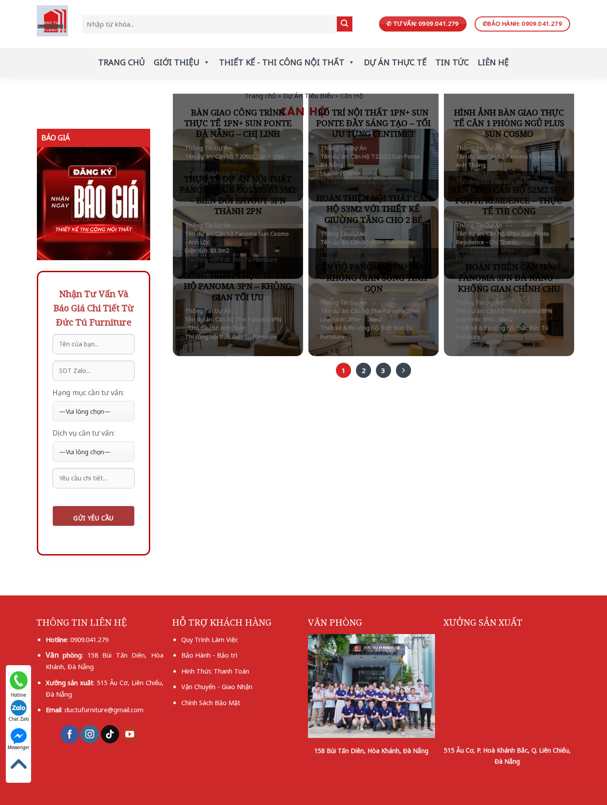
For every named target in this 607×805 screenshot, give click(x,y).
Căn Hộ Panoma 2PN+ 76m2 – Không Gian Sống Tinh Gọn (373, 278)
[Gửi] (344, 24)
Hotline (18, 693)
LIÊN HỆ (493, 62)
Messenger (18, 747)
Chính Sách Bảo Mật (210, 702)
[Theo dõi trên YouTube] (130, 734)
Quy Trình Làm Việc (209, 639)
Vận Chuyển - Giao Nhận (216, 686)
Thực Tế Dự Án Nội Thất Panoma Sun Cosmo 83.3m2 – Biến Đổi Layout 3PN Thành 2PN (238, 195)
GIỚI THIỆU (177, 62)
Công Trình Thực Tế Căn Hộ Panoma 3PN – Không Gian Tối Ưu (238, 286)
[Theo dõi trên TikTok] (110, 734)
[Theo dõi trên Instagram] (89, 734)
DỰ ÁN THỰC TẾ (395, 62)
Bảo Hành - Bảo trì (209, 654)
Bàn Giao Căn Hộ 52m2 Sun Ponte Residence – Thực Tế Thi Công (509, 200)
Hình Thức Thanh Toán (215, 670)
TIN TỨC (452, 62)
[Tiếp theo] (403, 370)
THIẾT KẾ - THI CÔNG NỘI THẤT (281, 62)
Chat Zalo (18, 719)
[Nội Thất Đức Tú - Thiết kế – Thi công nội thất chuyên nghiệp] (52, 20)
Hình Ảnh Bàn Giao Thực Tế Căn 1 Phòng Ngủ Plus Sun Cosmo (509, 123)
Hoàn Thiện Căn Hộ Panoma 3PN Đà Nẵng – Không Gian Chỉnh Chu (509, 278)
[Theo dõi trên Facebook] (69, 734)
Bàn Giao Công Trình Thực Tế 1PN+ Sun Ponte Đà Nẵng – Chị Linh (238, 123)
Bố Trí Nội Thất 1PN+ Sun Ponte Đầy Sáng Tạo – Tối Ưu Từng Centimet (373, 123)
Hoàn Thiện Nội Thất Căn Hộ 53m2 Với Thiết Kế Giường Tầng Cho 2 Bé (373, 209)
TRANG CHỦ (121, 62)
